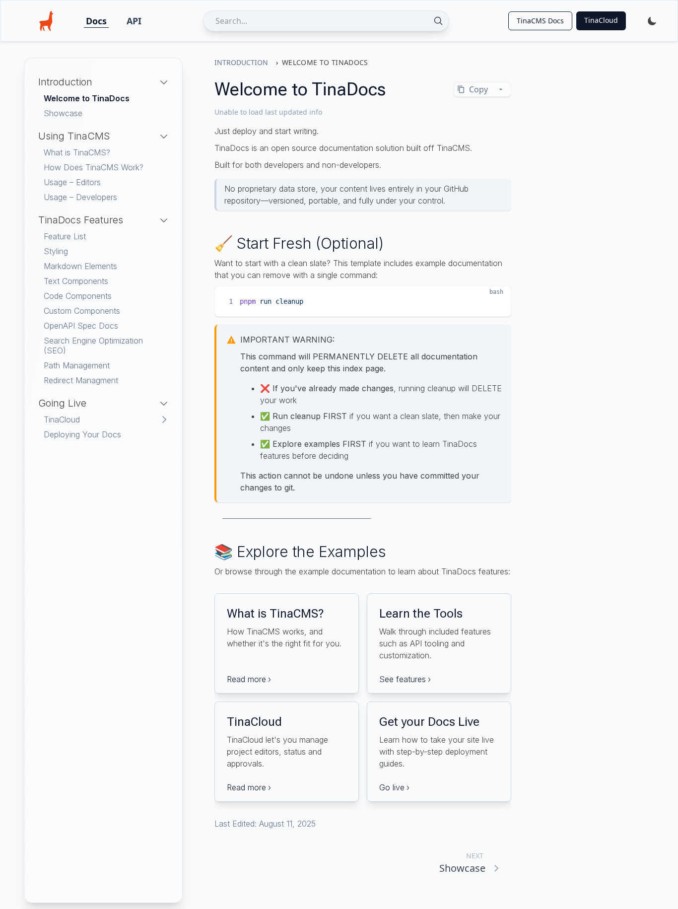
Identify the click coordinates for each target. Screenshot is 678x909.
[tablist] (113, 21)
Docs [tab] (96, 21)
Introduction (241, 62)
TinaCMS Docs (540, 20)
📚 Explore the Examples (300, 551)
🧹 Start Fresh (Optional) (299, 243)
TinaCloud (601, 20)
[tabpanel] (103, 261)
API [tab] (134, 21)
